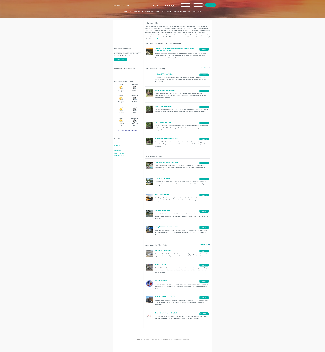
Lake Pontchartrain (119, 153)
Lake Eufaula (117, 150)
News (135, 11)
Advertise (210, 5)
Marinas (169, 11)
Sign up (198, 5)
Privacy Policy (186, 339)
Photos (140, 11)
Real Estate (155, 11)
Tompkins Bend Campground (165, 90)
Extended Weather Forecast (127, 130)
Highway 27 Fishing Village (164, 74)
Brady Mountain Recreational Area (166, 138)
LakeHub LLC (148, 339)
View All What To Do (204, 244)
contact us (165, 339)
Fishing (176, 11)
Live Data (126, 5)
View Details (204, 49)
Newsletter (121, 59)
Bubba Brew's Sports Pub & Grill (166, 313)
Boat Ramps (117, 5)
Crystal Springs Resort (162, 178)
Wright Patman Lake (119, 155)
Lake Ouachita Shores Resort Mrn (166, 162)
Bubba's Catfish (160, 264)
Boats (189, 11)
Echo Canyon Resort (162, 194)
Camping (183, 11)
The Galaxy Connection (163, 250)
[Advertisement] (127, 32)
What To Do (197, 11)
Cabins (163, 11)
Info (125, 11)
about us (159, 339)
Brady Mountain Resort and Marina (166, 227)
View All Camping (205, 67)
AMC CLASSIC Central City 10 (165, 297)
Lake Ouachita (162, 6)
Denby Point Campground (163, 106)
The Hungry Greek (161, 281)
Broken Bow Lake (118, 143)
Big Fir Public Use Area (163, 122)
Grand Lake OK (118, 148)
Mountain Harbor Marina (163, 210)
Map (130, 11)
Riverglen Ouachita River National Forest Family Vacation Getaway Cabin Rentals (174, 49)
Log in (185, 5)
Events (147, 11)
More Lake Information (163, 39)
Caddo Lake (117, 145)
